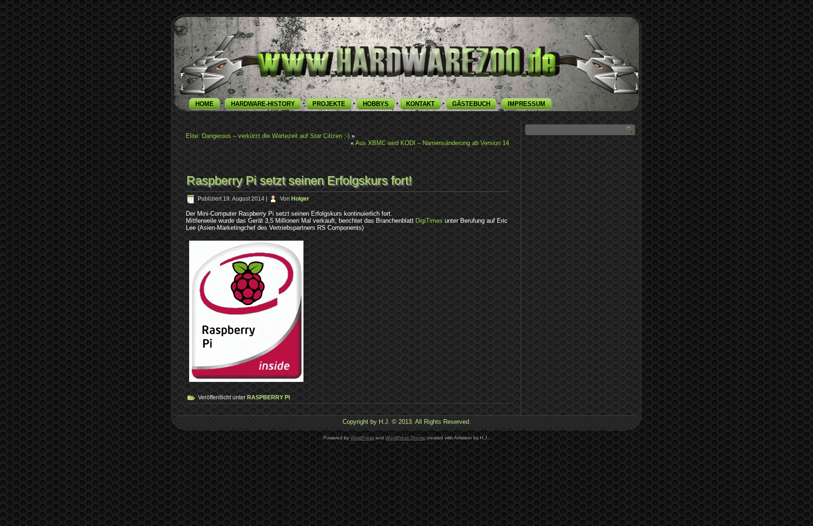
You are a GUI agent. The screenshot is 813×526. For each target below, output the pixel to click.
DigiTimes (429, 220)
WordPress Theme (405, 437)
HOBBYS (376, 103)
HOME (204, 103)
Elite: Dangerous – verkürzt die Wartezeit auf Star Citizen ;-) (268, 135)
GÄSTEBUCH (471, 103)
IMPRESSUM (526, 103)
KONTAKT (420, 103)
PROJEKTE (328, 103)
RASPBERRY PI (268, 397)
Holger (300, 198)
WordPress (362, 437)
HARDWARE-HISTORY (263, 103)
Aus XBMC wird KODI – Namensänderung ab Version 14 (432, 142)
